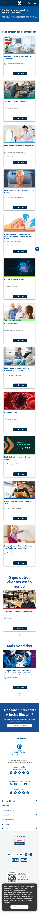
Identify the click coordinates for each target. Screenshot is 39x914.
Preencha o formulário (19, 726)
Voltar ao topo (20, 738)
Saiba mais (20, 74)
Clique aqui (21, 873)
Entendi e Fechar (19, 907)
